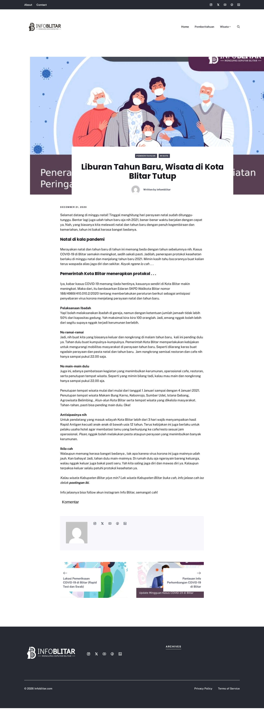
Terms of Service (229, 688)
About (28, 4)
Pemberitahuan (204, 26)
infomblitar (164, 189)
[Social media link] (211, 4)
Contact (41, 4)
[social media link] (94, 523)
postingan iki (79, 482)
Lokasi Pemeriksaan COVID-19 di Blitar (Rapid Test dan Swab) (80, 582)
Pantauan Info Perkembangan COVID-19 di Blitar (184, 582)
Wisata (224, 26)
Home (185, 26)
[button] (237, 26)
